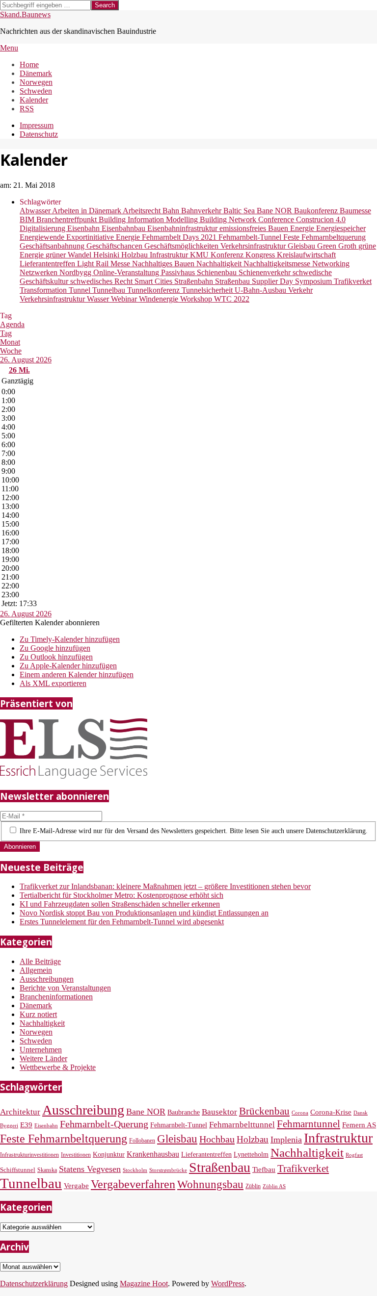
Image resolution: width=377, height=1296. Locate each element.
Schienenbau (218, 272)
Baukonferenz (317, 210)
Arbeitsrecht (142, 210)
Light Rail (93, 263)
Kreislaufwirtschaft (306, 255)
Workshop (197, 299)
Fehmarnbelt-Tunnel (250, 237)
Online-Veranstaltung (127, 272)
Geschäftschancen (115, 246)
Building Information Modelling (149, 219)
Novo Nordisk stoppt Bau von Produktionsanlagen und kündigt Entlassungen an (144, 913)
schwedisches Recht (102, 281)
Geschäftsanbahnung (53, 246)
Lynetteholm (251, 1154)
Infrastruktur (170, 255)
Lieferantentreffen (48, 263)
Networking (331, 263)
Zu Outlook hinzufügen (56, 657)
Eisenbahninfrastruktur (183, 228)
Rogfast (354, 1155)
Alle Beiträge (40, 961)
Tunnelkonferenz (154, 290)
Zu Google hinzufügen (55, 648)
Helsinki (107, 255)
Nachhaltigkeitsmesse (277, 263)
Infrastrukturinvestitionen (29, 1154)
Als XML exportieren (53, 683)
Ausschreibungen (47, 979)
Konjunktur (109, 1154)
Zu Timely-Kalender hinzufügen (70, 639)
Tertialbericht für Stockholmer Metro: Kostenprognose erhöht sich (121, 895)
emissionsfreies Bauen (254, 228)
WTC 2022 (231, 299)
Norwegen (36, 1032)
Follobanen (142, 1140)
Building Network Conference (248, 219)
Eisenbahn (84, 228)
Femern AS (359, 1125)
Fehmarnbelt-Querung (104, 1123)
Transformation (44, 290)
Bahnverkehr (202, 210)
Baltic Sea (240, 210)
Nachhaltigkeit (219, 263)
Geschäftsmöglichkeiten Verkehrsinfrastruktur (216, 246)
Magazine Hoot (144, 1283)
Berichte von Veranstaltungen (65, 988)
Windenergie (159, 299)
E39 (26, 1125)
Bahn (171, 210)
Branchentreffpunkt (67, 219)
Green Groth (337, 246)
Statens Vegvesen (90, 1169)
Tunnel (80, 290)
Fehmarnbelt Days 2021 (180, 237)
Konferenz (228, 255)
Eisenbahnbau (124, 228)
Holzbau (135, 255)
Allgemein (36, 970)
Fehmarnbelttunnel (242, 1124)
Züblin (253, 1186)
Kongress (261, 255)
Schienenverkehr (266, 272)
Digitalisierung (43, 228)
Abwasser (36, 210)
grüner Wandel (69, 255)
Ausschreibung (83, 1110)
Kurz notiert (38, 1014)
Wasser (99, 299)
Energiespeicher (341, 228)
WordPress (227, 1283)
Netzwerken (39, 272)
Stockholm (135, 1170)
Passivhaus (179, 272)
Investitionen (76, 1154)
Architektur (20, 1112)
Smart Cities (154, 281)
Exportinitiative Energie (104, 237)
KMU (200, 255)
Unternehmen (41, 1049)
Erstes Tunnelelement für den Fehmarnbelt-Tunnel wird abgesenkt (122, 921)
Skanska (47, 1170)
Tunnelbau (109, 290)
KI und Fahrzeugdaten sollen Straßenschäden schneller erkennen (120, 904)
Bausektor (219, 1112)
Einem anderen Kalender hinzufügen (77, 674)
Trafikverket (353, 281)
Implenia (286, 1139)
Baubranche (183, 1112)
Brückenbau (264, 1111)
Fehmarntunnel (308, 1124)
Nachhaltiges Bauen (164, 263)
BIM (28, 219)
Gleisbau (302, 246)
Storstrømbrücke (168, 1170)
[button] (50, 622)
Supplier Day (273, 281)
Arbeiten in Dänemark (87, 210)
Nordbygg (76, 272)
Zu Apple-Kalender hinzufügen (68, 665)
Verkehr (300, 290)
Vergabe (76, 1186)
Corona (300, 1113)
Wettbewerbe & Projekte (58, 1067)
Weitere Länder (43, 1058)
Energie (303, 228)
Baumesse (355, 210)
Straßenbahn (194, 281)
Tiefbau (263, 1169)
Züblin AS (274, 1186)
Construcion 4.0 (321, 219)
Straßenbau (233, 281)
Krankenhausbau (153, 1154)
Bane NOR (275, 210)
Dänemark (36, 1005)
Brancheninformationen (56, 996)
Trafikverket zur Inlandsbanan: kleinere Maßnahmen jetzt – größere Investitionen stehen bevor (165, 886)
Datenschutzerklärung (34, 1283)
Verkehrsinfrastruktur (53, 299)
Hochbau (217, 1139)
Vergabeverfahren (133, 1184)
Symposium (314, 281)
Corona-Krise (330, 1112)
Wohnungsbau (210, 1184)
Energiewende (43, 237)
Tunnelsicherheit (208, 290)
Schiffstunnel (17, 1170)
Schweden (36, 1041)
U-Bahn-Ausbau (261, 290)
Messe (121, 263)
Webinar (125, 299)
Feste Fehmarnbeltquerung (324, 237)
